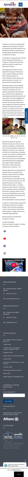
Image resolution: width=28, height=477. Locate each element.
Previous (4, 126)
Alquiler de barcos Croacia (11, 446)
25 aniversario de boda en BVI (11, 370)
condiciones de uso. (16, 470)
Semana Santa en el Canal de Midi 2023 (13, 356)
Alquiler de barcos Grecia (11, 448)
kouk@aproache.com (11, 322)
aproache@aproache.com (12, 298)
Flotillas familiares (8, 376)
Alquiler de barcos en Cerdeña (12, 444)
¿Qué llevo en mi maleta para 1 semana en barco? (13, 363)
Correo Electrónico (9, 392)
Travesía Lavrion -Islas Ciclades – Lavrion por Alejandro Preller (12, 348)
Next (23, 126)
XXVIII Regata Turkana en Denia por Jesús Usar (12, 340)
